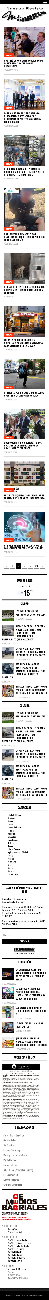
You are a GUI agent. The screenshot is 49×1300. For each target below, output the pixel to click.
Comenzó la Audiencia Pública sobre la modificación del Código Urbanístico (23, 63)
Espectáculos (12, 840)
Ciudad (9, 55)
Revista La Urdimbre (16, 1258)
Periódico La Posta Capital (18, 1246)
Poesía (10, 855)
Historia (10, 843)
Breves (10, 821)
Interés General (13, 849)
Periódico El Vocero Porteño (18, 1243)
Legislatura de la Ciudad (17, 852)
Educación (11, 837)
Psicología (11, 861)
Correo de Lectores (15, 827)
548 (37, 565)
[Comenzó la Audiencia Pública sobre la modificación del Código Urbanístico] (24, 42)
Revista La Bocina (14, 1255)
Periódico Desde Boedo (17, 1240)
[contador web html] (24, 950)
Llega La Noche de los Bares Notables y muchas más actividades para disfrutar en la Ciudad (23, 342)
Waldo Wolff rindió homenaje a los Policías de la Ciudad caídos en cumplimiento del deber (23, 445)
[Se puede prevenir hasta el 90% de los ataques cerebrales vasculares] (24, 527)
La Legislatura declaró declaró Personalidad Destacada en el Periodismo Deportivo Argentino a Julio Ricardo (23, 118)
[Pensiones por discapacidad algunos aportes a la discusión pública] (24, 374)
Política (10, 858)
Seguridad (11, 868)
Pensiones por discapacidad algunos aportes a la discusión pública (24, 394)
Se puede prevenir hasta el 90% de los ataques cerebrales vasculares (24, 547)
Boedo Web (12, 1229)
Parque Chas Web (14, 1232)
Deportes (11, 833)
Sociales (10, 871)
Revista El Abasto (14, 1252)
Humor (10, 846)
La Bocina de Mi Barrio (16, 1269)
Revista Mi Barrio (14, 1260)
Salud (9, 865)
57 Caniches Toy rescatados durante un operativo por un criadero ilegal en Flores (24, 289)
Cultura (10, 830)
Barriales (11, 818)
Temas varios (13, 874)
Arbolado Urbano (14, 815)
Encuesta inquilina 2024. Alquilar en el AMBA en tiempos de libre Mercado (24, 497)
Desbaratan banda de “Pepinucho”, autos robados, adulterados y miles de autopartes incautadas (24, 171)
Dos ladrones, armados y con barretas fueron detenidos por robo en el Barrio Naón (24, 237)
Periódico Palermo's (15, 1249)
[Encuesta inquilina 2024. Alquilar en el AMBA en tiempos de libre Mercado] (24, 476)
